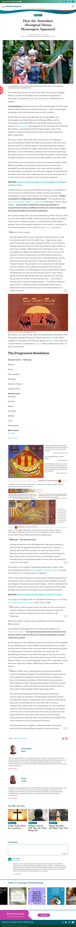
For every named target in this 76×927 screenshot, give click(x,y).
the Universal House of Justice (21, 602)
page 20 (38, 343)
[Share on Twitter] (1, 91)
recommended (38, 202)
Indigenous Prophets (20, 738)
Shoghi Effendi (25, 202)
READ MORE (12, 768)
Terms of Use (28, 922)
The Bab (11, 433)
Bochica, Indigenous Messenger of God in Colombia (39, 594)
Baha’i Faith (13, 202)
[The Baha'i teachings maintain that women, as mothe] (56, 896)
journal (48, 227)
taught (20, 632)
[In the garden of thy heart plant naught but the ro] (18, 896)
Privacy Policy (17, 922)
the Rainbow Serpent (50, 570)
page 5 (51, 340)
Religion (38, 15)
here (52, 337)
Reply (19, 874)
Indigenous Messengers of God (44, 36)
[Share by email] (63, 738)
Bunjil (34, 570)
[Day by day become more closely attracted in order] (37, 896)
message (58, 599)
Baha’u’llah (13, 438)
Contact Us (6, 922)
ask (53, 190)
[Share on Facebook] (1, 88)
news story (23, 126)
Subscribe (43, 915)
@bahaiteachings (36, 883)
